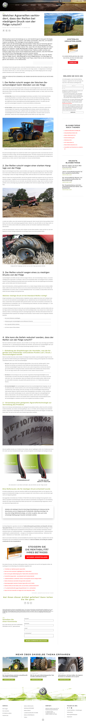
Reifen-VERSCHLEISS (69, 135)
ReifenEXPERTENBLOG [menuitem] (60, 5)
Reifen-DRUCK (27, 710)
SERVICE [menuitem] (17, 4)
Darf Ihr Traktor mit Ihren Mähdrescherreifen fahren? (72, 166)
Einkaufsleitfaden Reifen (70, 133)
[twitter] (6, 30)
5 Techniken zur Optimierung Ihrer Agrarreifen (14, 569)
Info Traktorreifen (69, 142)
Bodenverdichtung (69, 137)
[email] (9, 30)
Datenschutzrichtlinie (67, 103)
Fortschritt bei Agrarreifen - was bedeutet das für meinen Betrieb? (19, 576)
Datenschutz (70, 712)
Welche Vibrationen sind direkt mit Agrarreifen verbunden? (17, 581)
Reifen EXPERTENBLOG (29, 715)
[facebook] (4, 30)
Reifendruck (67, 140)
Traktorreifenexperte (15, 27)
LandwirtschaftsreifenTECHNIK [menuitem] (48, 5)
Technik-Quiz (5, 715)
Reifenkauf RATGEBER (29, 708)
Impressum (69, 716)
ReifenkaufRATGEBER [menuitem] (33, 5)
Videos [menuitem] (67, 4)
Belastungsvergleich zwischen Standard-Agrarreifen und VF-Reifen (19, 583)
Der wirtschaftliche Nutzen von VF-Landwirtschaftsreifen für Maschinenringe (72, 179)
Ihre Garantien (6, 711)
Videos (25, 717)
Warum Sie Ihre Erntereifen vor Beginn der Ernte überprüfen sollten (19, 590)
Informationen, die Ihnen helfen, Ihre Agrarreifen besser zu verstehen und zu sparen (70, 675)
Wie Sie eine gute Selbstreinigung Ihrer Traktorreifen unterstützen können (21, 573)
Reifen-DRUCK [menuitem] (39, 5)
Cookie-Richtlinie (71, 710)
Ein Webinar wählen (7, 713)
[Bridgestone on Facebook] (81, 1)
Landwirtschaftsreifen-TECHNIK (72, 130)
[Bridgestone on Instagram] (79, 1)
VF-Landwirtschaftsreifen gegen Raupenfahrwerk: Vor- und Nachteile (20, 588)
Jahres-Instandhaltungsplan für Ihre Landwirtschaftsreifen (72, 172)
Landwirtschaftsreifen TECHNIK (31, 712)
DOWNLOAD (72, 62)
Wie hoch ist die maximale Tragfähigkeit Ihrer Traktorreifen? (18, 571)
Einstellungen (79, 710)
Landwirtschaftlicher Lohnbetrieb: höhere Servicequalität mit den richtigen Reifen (22, 578)
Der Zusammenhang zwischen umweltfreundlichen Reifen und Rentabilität (72, 186)
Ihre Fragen (5, 708)
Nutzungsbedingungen (72, 714)
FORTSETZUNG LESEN (67, 168)
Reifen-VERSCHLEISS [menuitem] (25, 5)
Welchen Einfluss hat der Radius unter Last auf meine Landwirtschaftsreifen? (21, 585)
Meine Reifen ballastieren (70, 144)
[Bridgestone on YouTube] (82, 1)
